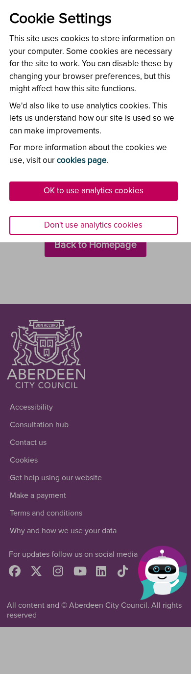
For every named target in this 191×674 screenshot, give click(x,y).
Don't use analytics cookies (93, 225)
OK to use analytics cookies (93, 191)
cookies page (82, 160)
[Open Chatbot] (162, 573)
